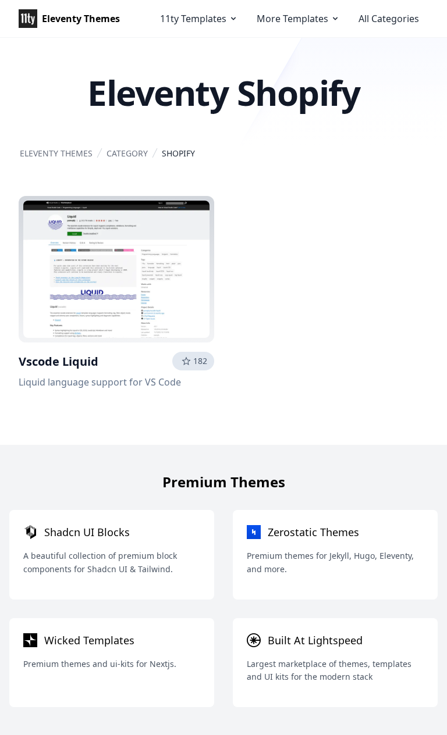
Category (127, 153)
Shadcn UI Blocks (87, 532)
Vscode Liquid (58, 361)
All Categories (389, 18)
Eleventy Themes (56, 153)
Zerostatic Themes (313, 532)
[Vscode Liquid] (116, 269)
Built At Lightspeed (315, 640)
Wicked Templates (89, 640)
